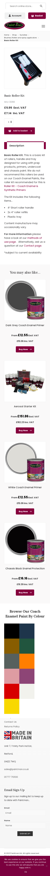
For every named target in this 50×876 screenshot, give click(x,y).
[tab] (25, 145)
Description (16, 145)
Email (7, 808)
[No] (46, 866)
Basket (39, 15)
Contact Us (10, 721)
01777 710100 (11, 777)
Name (7, 820)
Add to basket (20, 130)
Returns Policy (12, 726)
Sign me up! (25, 833)
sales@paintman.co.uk (16, 769)
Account (16, 15)
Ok (25, 872)
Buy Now (23, 349)
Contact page (32, 245)
